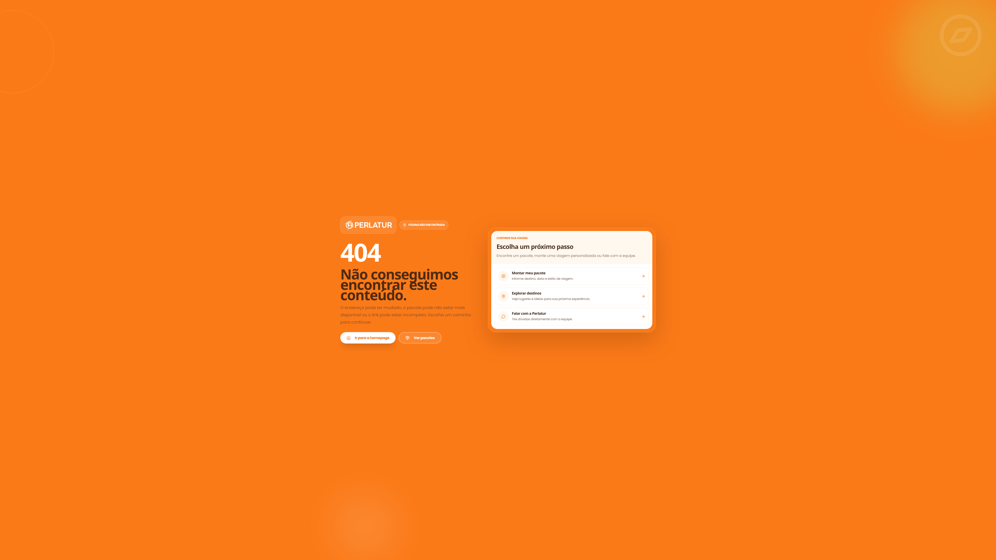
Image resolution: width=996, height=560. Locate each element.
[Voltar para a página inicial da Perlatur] (368, 225)
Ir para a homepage (372, 337)
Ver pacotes (424, 337)
